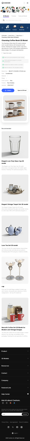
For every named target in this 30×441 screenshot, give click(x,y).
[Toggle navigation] (27, 3)
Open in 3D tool (22, 90)
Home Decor (11, 35)
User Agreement (14, 422)
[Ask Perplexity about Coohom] (6, 402)
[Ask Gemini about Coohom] (14, 402)
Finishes (14, 16)
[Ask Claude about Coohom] (10, 402)
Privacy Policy (5, 422)
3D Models (6, 16)
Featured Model (22, 16)
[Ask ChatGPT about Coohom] (2, 402)
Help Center (5, 394)
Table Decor (19, 35)
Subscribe (25, 414)
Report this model (7, 53)
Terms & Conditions (23, 422)
